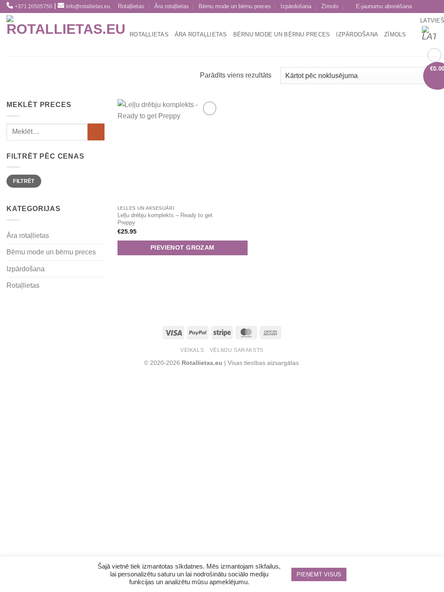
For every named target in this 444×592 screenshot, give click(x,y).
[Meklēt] (120, 34)
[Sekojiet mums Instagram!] (432, 6)
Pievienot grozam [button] (182, 247)
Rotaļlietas (131, 6)
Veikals (192, 350)
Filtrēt (24, 181)
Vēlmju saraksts (237, 350)
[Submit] (96, 132)
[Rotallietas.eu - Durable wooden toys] (66, 35)
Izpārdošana (296, 6)
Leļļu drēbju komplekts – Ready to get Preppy (165, 219)
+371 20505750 (33, 6)
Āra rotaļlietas (171, 6)
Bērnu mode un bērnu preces (235, 6)
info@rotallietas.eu (88, 6)
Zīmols (330, 6)
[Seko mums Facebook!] (422, 6)
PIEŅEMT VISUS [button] (319, 574)
